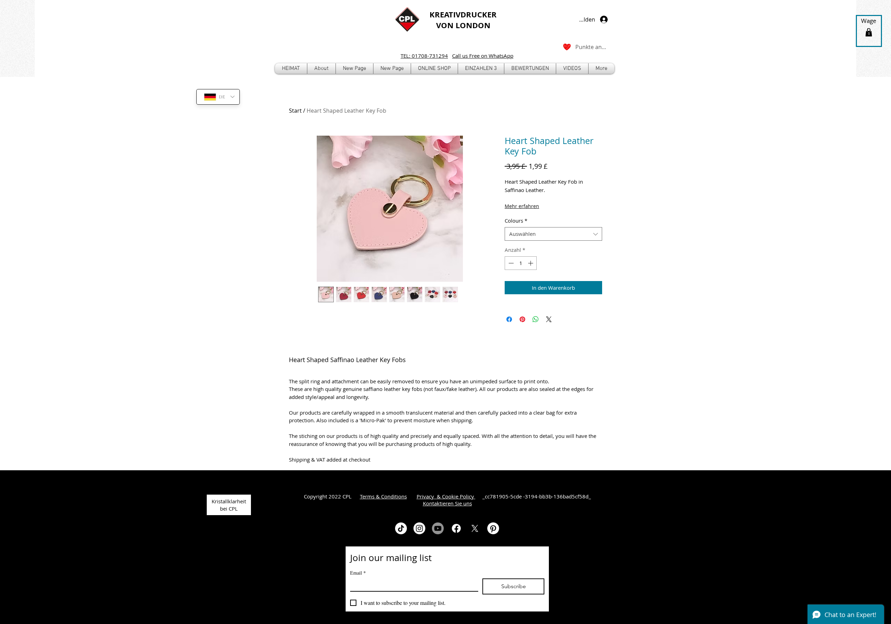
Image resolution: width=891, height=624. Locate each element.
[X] (475, 528)
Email (358, 573)
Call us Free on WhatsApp (482, 55)
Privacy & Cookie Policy (446, 496)
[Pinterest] (493, 528)
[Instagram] (419, 528)
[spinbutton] (521, 263)
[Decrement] (510, 263)
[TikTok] (401, 528)
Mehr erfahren (522, 206)
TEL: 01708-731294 (424, 55)
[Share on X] (549, 319)
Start (295, 110)
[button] (434, 68)
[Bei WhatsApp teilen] (535, 319)
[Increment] (531, 263)
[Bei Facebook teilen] (509, 319)
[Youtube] (438, 528)
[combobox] (553, 234)
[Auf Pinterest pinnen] (522, 319)
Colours (516, 220)
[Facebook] (456, 528)
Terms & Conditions (383, 496)
